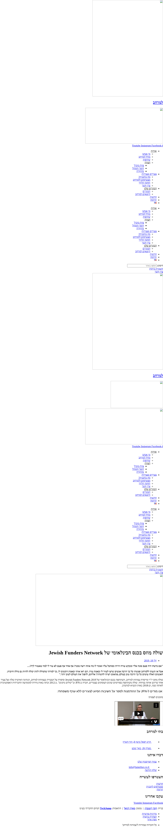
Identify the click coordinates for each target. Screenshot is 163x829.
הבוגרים (146, 191)
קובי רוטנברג (151, 808)
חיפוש (160, 265)
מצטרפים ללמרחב (141, 179)
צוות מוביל (139, 165)
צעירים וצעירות (149, 174)
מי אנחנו (146, 154)
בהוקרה (140, 171)
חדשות (153, 197)
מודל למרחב (144, 156)
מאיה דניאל (129, 808)
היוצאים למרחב (142, 194)
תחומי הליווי (144, 182)
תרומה (153, 200)
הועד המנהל (138, 168)
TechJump (105, 808)
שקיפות (146, 159)
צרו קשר (146, 185)
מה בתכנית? (144, 177)
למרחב (158, 102)
